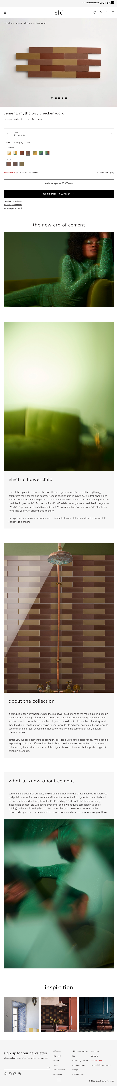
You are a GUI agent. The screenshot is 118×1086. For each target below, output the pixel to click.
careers (56, 1060)
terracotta (95, 1051)
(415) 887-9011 (79, 1074)
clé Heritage (17, 201)
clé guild (57, 1056)
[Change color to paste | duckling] (8, 153)
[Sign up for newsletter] (27, 1067)
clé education (59, 1070)
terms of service (23, 1058)
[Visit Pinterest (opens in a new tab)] (10, 1074)
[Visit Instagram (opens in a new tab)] (5, 1074)
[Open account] (107, 12)
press (55, 1065)
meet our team (78, 1065)
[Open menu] (5, 12)
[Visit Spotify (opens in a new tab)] (19, 1074)
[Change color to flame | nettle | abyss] (47, 153)
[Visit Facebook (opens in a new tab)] (15, 1074)
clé (97, 1081)
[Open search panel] (101, 12)
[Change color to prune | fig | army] (28, 153)
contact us (57, 1074)
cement (94, 1056)
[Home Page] (59, 12)
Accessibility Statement (101, 1065)
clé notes (57, 1051)
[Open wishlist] (94, 12)
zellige (75, 1070)
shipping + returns (80, 1051)
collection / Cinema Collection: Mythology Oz (25, 23)
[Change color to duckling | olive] (34, 153)
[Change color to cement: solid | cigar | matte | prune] (8, 164)
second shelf (96, 1060)
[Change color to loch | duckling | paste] (15, 153)
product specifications (13, 204)
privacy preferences (39, 1058)
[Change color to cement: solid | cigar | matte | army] (21, 164)
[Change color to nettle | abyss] (41, 153)
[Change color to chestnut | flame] (21, 153)
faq (73, 1056)
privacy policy (9, 1058)
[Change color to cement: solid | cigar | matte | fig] (15, 164)
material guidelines (12, 208)
